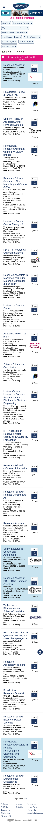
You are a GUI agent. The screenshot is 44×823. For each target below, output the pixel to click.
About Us (19, 804)
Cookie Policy (32, 810)
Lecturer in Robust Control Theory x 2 (13, 223)
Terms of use (32, 804)
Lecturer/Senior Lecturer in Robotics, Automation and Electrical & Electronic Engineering (15, 397)
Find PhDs (4, 807)
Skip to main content (9, 2)
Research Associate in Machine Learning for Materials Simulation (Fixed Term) (15, 279)
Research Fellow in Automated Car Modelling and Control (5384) (15, 183)
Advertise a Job (6, 816)
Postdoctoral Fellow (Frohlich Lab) (14, 93)
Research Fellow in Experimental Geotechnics (13, 778)
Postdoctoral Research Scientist (13, 692)
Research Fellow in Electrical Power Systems (13, 719)
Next (28, 799)
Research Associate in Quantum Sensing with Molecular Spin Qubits (15, 635)
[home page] (21, 9)
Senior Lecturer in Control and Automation (13, 551)
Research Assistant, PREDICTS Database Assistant (15, 581)
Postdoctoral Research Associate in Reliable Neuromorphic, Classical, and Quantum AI (15, 749)
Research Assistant (13, 65)
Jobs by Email (5, 813)
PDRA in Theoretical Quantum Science (14, 251)
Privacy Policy (32, 807)
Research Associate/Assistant (14, 663)
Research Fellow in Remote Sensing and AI (14, 494)
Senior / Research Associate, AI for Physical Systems (13, 121)
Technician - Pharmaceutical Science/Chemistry (13, 608)
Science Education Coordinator (13, 366)
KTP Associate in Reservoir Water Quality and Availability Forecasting (15, 435)
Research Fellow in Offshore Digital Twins (15, 467)
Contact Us (19, 807)
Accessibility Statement (35, 813)
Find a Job (4, 804)
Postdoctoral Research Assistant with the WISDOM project (13, 150)
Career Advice (5, 810)
